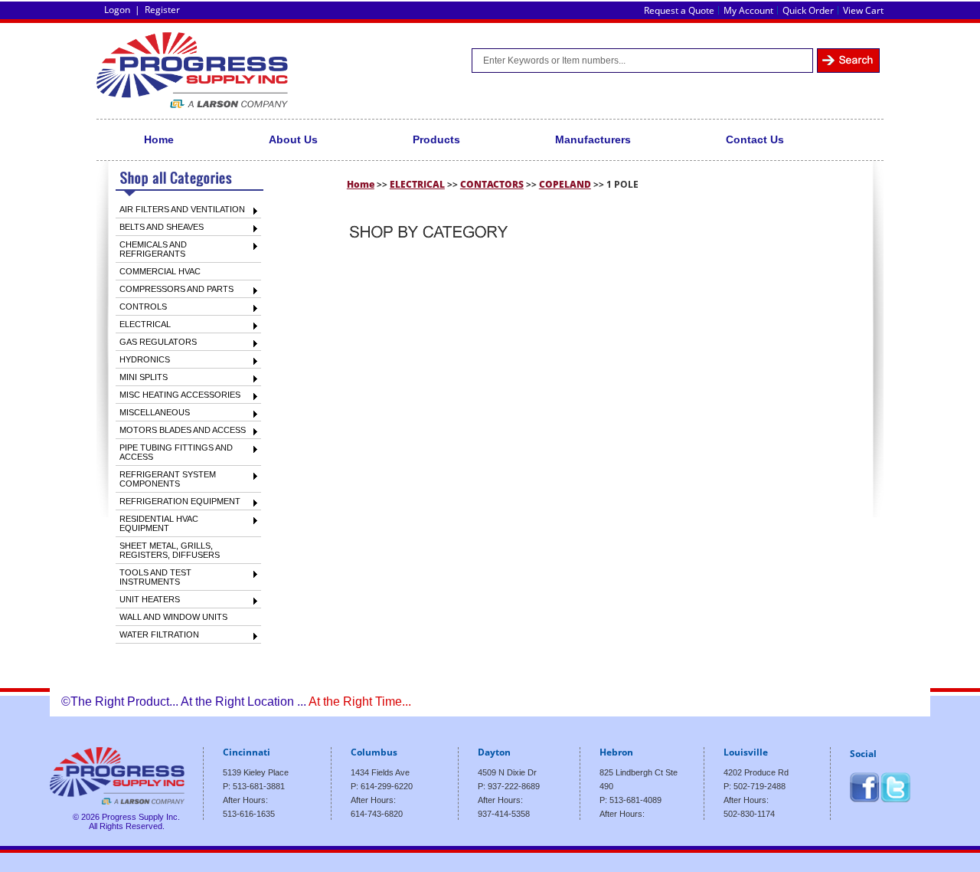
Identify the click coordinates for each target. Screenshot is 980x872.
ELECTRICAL (417, 184)
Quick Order (808, 10)
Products (436, 139)
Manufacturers (593, 139)
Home (159, 139)
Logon (117, 9)
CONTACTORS (492, 184)
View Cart (863, 10)
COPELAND (565, 184)
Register (162, 9)
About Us (293, 139)
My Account (748, 10)
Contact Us (755, 139)
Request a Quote (679, 10)
